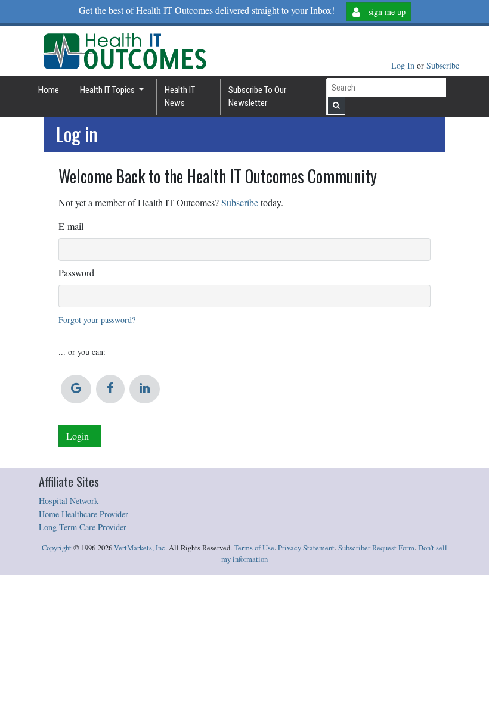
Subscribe (442, 65)
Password (76, 272)
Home (48, 90)
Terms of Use (254, 548)
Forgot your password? (96, 319)
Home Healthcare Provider (83, 514)
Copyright (57, 548)
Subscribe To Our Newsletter (257, 97)
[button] (76, 389)
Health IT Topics (108, 90)
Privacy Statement (306, 548)
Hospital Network (68, 500)
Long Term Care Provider (82, 527)
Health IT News (180, 97)
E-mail (70, 226)
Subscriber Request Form (376, 548)
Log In (404, 65)
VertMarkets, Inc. (140, 548)
